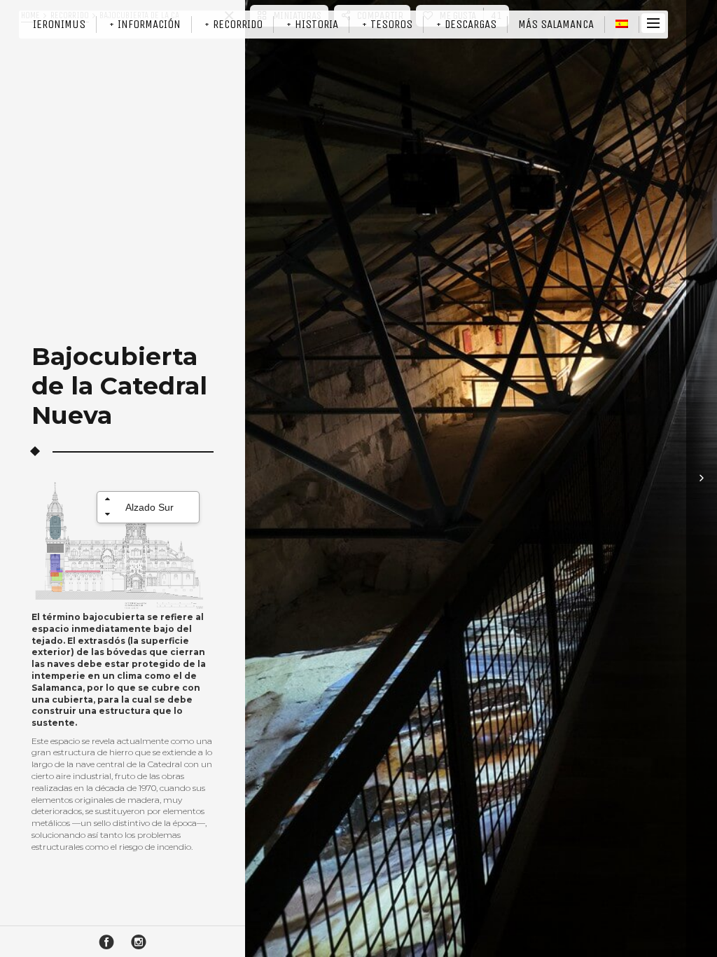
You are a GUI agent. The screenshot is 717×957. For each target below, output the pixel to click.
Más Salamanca (556, 24)
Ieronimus (59, 24)
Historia (316, 24)
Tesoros (391, 24)
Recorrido (238, 24)
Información (149, 24)
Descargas (470, 24)
